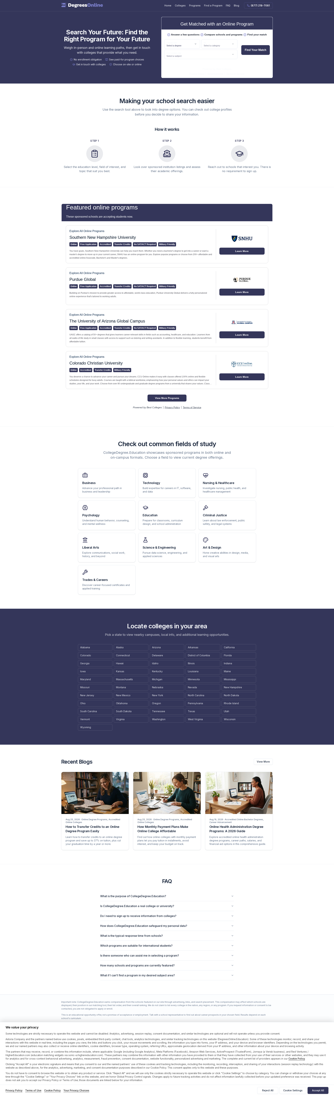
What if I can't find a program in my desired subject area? (137, 975)
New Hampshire (233, 687)
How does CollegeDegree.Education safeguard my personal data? (143, 926)
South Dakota (124, 711)
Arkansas (193, 647)
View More (263, 761)
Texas (191, 711)
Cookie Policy (296, 1058)
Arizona (156, 647)
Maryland (85, 679)
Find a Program (213, 5)
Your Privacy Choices (76, 1090)
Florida (228, 655)
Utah (226, 711)
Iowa (83, 671)
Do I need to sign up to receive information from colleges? (138, 916)
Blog (236, 5)
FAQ (228, 5)
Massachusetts (124, 679)
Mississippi (230, 679)
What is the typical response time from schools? (131, 935)
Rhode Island (231, 703)
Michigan (157, 679)
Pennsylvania (195, 703)
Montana (121, 687)
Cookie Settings (293, 1090)
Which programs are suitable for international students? (136, 945)
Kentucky (157, 671)
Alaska (120, 647)
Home (167, 5)
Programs (195, 5)
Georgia (84, 663)
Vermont (85, 719)
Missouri (85, 687)
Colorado (85, 655)
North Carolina (196, 695)
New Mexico (123, 695)
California (229, 647)
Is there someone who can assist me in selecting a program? (139, 955)
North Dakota (231, 695)
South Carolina (88, 711)
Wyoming (85, 727)
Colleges (180, 5)
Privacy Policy (14, 1090)
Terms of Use (33, 1090)
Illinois (191, 663)
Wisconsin (230, 719)
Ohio (83, 703)
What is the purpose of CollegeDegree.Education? (133, 896)
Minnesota (194, 679)
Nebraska (157, 687)
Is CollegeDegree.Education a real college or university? (137, 906)
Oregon (156, 703)
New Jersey (87, 695)
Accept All (318, 1090)
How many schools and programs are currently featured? (137, 965)
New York (157, 695)
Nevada (192, 687)
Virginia (120, 719)
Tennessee (158, 711)
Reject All (267, 1090)
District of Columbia (199, 655)
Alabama (85, 647)
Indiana (228, 663)
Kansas (120, 671)
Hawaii (120, 663)
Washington (158, 719)
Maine (227, 671)
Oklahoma (122, 703)
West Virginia (195, 719)
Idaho (155, 663)
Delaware (157, 655)
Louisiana (193, 671)
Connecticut (123, 655)
